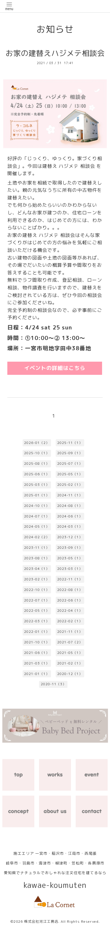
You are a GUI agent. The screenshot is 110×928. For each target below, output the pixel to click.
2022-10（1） (36, 589)
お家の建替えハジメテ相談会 (55, 53)
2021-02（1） (69, 663)
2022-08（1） (69, 589)
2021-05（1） (69, 652)
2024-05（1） (36, 526)
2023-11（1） (36, 547)
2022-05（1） (36, 610)
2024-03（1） (69, 526)
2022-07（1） (36, 600)
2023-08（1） (36, 558)
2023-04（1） (36, 568)
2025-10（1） (36, 453)
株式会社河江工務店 (41, 921)
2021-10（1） (36, 642)
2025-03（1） (36, 484)
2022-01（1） (36, 631)
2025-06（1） (36, 474)
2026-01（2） (36, 442)
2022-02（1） (69, 621)
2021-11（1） (69, 631)
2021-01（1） (36, 673)
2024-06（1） (69, 516)
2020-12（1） (69, 673)
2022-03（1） (36, 621)
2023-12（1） (69, 537)
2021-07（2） (69, 642)
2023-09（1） (69, 547)
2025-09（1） (69, 453)
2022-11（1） (69, 579)
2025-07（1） (69, 463)
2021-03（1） (36, 663)
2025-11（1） (69, 442)
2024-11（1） (69, 495)
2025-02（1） (69, 484)
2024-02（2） (36, 537)
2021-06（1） (36, 652)
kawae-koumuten (55, 885)
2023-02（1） (36, 579)
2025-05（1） (69, 474)
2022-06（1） (69, 600)
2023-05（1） (69, 558)
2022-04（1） (69, 610)
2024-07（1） (36, 516)
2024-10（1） (36, 505)
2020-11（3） (53, 684)
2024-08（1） (69, 505)
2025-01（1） (36, 495)
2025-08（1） (36, 463)
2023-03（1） (69, 568)
